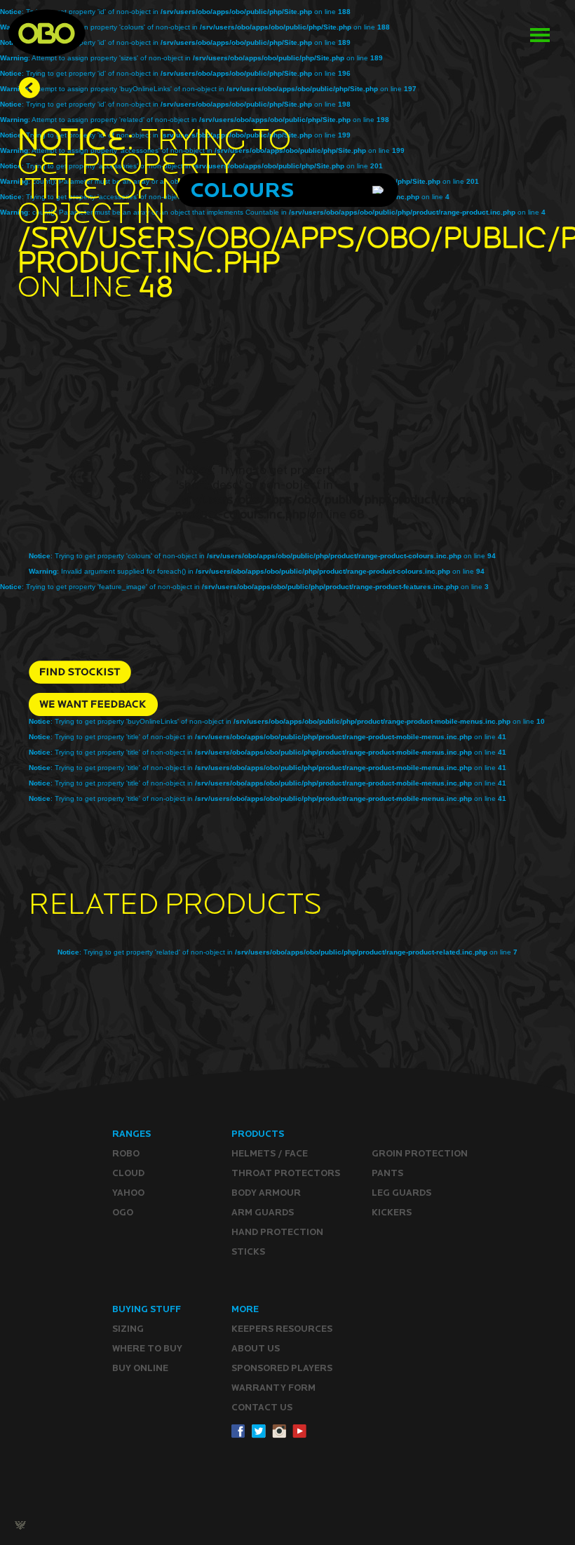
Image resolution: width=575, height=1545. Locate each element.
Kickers (392, 1212)
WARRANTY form (273, 1387)
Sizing (128, 1328)
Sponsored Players (281, 1368)
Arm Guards (262, 1212)
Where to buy (147, 1348)
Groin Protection (420, 1153)
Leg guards (401, 1192)
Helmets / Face (269, 1153)
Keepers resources (281, 1328)
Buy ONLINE (140, 1368)
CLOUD (128, 1173)
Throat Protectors (285, 1173)
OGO (122, 1212)
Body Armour (266, 1192)
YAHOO (128, 1192)
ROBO (126, 1153)
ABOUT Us (255, 1348)
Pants (387, 1173)
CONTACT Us (261, 1407)
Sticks (248, 1251)
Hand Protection (277, 1232)
